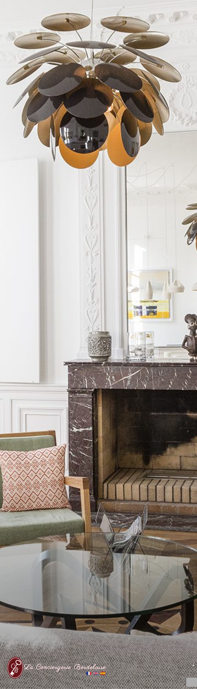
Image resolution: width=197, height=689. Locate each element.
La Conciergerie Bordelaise (65, 667)
